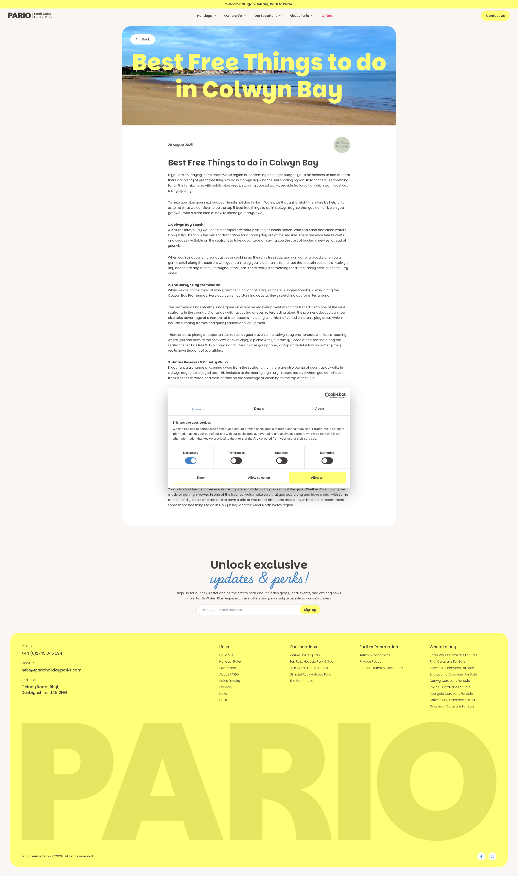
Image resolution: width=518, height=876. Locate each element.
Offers (327, 15)
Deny (200, 477)
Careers (225, 687)
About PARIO (229, 674)
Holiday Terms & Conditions (381, 668)
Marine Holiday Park (305, 655)
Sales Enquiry (229, 681)
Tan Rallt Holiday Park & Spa (311, 661)
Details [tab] (259, 408)
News (223, 693)
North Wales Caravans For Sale (453, 655)
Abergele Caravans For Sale (451, 693)
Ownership (233, 15)
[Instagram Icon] (492, 856)
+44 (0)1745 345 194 (41, 653)
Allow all (317, 477)
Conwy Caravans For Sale (450, 681)
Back (146, 39)
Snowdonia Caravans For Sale (453, 674)
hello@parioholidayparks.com (51, 670)
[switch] (236, 460)
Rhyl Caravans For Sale (447, 661)
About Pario (299, 15)
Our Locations (265, 15)
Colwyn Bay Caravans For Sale (454, 700)
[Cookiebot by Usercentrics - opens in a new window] (328, 395)
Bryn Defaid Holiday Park (309, 668)
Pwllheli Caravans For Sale (450, 687)
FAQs (223, 700)
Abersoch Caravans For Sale (452, 668)
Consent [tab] (198, 409)
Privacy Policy (371, 661)
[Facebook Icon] (481, 856)
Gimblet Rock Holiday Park (310, 674)
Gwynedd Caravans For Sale (452, 706)
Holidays (204, 15)
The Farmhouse (301, 681)
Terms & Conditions (375, 655)
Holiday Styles (230, 661)
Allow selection (259, 477)
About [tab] (319, 408)
